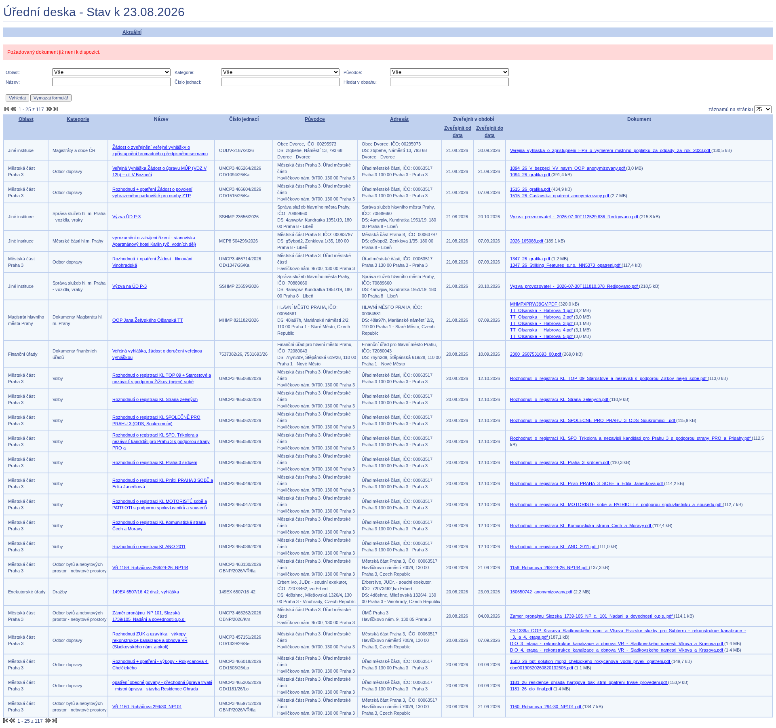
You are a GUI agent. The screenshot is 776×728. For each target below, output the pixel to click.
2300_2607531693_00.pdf (536, 354)
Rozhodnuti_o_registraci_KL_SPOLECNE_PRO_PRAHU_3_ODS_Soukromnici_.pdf (593, 420)
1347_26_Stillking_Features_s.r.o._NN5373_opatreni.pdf (566, 265)
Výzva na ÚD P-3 (129, 286)
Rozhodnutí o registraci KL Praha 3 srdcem (154, 462)
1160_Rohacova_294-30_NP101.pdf (546, 706)
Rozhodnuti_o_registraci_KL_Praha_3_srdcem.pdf (560, 462)
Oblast (26, 119)
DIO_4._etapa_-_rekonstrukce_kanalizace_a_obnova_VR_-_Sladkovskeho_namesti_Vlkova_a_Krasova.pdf (617, 650)
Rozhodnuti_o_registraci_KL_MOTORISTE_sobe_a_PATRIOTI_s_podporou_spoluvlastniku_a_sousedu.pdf (616, 504)
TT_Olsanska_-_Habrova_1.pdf (542, 310)
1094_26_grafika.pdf (530, 174)
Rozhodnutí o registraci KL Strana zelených (155, 399)
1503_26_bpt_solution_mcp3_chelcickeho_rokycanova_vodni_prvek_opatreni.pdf (590, 661)
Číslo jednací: (188, 82)
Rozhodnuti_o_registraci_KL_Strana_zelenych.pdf (559, 399)
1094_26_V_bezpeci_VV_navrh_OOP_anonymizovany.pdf (568, 168)
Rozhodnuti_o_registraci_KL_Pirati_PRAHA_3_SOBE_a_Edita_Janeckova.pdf (587, 483)
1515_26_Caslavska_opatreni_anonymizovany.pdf (560, 195)
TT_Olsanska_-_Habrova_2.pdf (542, 316)
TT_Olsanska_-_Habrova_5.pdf (542, 336)
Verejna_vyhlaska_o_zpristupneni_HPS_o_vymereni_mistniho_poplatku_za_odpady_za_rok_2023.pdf (610, 150)
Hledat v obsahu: (360, 82)
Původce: (353, 72)
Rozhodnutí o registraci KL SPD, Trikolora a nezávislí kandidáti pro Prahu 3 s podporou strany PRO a (161, 441)
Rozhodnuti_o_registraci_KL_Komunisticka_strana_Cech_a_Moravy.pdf (581, 525)
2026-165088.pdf (527, 240)
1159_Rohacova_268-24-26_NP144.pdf (549, 567)
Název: (13, 82)
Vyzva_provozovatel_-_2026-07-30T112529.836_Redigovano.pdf (574, 216)
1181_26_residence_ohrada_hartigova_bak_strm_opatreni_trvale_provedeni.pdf (589, 682)
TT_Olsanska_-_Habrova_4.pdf (542, 329)
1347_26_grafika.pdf (530, 258)
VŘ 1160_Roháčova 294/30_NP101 (147, 706)
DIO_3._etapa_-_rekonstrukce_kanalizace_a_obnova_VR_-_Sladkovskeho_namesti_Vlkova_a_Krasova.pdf (617, 643)
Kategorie (78, 119)
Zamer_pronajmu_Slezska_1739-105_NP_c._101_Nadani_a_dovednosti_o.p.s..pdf (592, 616)
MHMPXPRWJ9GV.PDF (534, 304)
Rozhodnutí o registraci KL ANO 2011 (149, 546)
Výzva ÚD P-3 (126, 216)
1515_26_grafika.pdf (530, 189)
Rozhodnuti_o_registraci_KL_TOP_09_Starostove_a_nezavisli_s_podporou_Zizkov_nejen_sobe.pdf (609, 378)
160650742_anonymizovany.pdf (542, 591)
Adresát (399, 119)
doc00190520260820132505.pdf (542, 667)
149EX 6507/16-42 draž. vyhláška (145, 591)
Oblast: (13, 72)
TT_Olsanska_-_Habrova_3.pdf (542, 323)
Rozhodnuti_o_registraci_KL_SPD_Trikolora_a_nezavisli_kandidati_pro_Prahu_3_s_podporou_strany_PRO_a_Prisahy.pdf (631, 438)
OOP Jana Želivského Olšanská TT (147, 320)
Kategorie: (184, 72)
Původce (315, 119)
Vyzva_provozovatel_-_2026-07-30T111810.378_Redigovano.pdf (574, 286)
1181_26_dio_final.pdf (531, 688)
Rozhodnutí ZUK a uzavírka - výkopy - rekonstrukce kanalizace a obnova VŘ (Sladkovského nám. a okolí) (150, 640)
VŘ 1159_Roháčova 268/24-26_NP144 (150, 567)
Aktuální (131, 32)
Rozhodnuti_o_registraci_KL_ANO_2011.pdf (554, 546)
